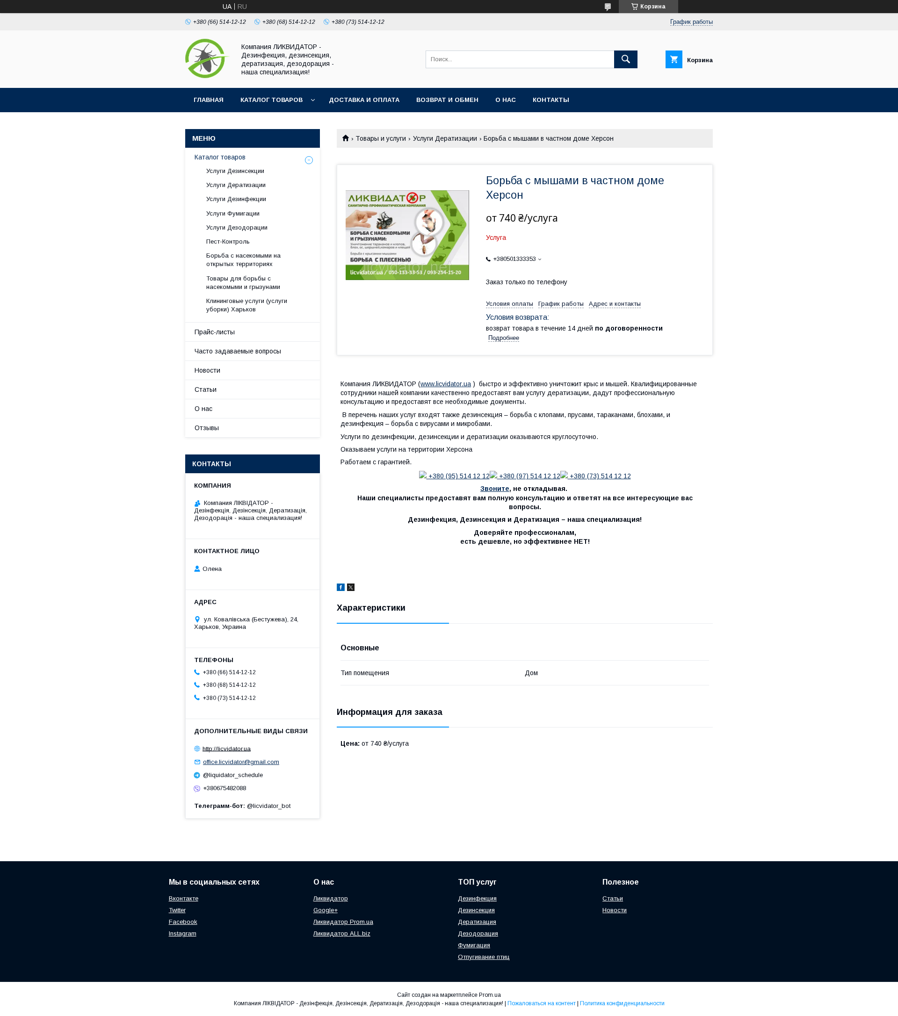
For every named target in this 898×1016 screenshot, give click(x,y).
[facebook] (341, 588)
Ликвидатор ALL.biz (341, 933)
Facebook (183, 921)
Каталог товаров (271, 99)
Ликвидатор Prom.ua (343, 921)
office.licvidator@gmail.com (241, 761)
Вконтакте (183, 898)
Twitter (177, 910)
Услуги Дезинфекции (236, 198)
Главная (209, 99)
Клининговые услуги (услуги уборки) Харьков (246, 305)
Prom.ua (490, 995)
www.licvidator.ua (445, 384)
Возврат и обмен (447, 99)
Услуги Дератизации (445, 138)
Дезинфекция (477, 898)
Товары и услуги (380, 138)
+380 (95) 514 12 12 (458, 476)
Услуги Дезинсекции (235, 170)
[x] (351, 588)
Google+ (325, 910)
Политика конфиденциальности (622, 1003)
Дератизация (477, 921)
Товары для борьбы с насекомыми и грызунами (243, 282)
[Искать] (625, 59)
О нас (505, 99)
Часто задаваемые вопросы (238, 351)
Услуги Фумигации (233, 213)
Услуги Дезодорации (237, 227)
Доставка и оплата (364, 99)
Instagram (182, 933)
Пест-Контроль (228, 241)
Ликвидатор (330, 898)
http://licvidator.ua (227, 748)
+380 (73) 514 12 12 (599, 476)
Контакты (551, 99)
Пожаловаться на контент (541, 1003)
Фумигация (474, 945)
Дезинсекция (476, 910)
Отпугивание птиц (484, 956)
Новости (207, 370)
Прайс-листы (215, 332)
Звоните (494, 488)
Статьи (206, 389)
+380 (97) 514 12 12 (528, 476)
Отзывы (207, 428)
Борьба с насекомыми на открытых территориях (243, 259)
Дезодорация (478, 933)
